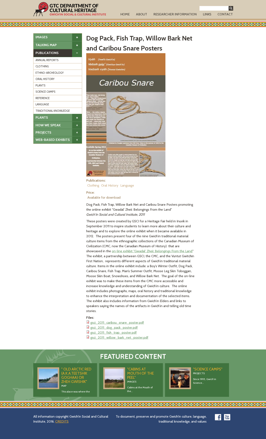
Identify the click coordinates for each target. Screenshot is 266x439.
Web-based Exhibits (53, 140)
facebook (218, 417)
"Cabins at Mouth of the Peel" (140, 373)
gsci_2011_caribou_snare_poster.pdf (117, 323)
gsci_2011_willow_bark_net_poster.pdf (119, 337)
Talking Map (46, 45)
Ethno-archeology (50, 72)
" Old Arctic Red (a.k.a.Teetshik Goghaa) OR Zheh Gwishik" (76, 375)
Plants (41, 85)
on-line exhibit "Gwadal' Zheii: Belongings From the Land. (152, 251)
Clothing (42, 66)
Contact (225, 14)
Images (42, 37)
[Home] (69, 9)
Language (42, 104)
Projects (43, 132)
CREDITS (62, 421)
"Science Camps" (207, 369)
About (141, 14)
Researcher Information (175, 14)
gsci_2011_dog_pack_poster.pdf (114, 328)
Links (207, 14)
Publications (47, 53)
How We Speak (48, 125)
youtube (227, 417)
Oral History (45, 79)
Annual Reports (47, 60)
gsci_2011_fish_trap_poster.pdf (113, 332)
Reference (43, 98)
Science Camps (45, 91)
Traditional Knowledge (53, 110)
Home (125, 14)
